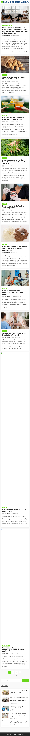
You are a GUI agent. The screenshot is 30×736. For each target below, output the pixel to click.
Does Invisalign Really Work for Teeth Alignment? (13, 207)
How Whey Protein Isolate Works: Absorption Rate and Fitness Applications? (14, 248)
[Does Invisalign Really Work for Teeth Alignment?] (15, 192)
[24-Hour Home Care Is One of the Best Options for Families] (15, 320)
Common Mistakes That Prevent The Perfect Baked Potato (13, 78)
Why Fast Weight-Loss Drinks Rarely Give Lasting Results (13, 118)
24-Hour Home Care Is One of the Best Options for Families (14, 334)
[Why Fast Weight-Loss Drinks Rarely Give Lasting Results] (15, 104)
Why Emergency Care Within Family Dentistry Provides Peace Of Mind (18, 721)
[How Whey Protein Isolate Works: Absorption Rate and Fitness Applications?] (15, 233)
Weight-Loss (6, 645)
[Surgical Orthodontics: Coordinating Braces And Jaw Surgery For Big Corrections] (5, 715)
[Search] (28, 2)
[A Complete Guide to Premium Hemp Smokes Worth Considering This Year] (15, 147)
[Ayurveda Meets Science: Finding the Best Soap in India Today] (5, 692)
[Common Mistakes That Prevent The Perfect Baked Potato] (15, 64)
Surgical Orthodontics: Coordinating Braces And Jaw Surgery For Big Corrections (18, 715)
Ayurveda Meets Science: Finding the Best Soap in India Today (19, 691)
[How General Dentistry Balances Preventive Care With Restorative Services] (5, 708)
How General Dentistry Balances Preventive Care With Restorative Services (18, 708)
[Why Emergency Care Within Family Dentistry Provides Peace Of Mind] (5, 723)
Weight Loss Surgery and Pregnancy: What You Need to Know (13, 649)
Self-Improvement (7, 25)
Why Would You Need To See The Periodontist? (14, 510)
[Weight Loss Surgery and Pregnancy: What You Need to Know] (15, 586)
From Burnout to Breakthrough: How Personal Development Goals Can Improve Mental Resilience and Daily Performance (14, 30)
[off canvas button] (2, 2)
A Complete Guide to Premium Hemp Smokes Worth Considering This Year (14, 162)
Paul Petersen (7, 35)
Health (4, 74)
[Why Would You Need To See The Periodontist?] (15, 428)
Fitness (4, 244)
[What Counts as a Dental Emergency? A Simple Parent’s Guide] (15, 277)
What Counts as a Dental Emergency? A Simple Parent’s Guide (13, 292)
